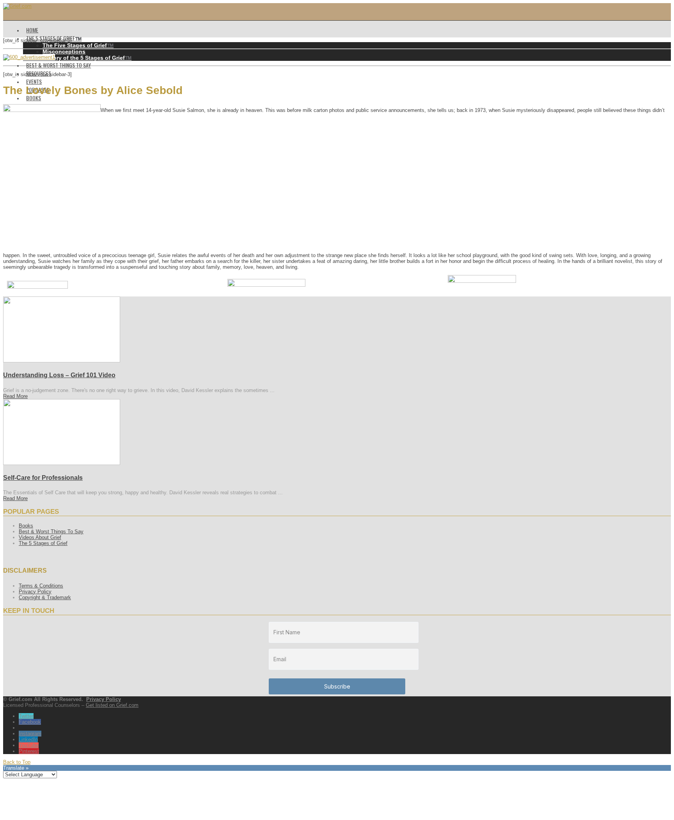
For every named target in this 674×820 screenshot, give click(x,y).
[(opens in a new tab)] (61, 361)
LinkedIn (28, 739)
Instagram (30, 734)
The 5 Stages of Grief (43, 543)
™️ (78, 45)
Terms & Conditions (41, 586)
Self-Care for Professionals (43, 477)
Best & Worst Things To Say (51, 531)
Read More (15, 396)
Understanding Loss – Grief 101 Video (59, 375)
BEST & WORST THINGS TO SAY (58, 65)
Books (26, 526)
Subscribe (337, 686)
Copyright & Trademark (45, 597)
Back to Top (16, 762)
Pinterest (29, 751)
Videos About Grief (40, 537)
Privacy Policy (35, 592)
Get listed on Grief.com (112, 705)
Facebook (30, 722)
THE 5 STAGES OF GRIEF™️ (54, 38)
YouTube (29, 745)
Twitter (26, 716)
